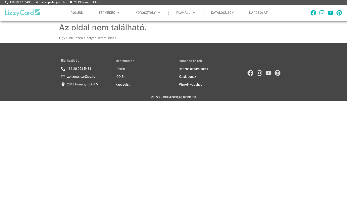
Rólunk (77, 13)
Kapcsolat (258, 13)
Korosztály (146, 13)
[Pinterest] (339, 13)
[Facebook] (313, 13)
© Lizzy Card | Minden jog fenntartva (173, 96)
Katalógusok (222, 13)
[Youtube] (330, 13)
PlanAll (183, 13)
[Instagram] (322, 13)
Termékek (107, 13)
